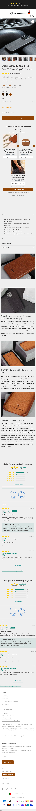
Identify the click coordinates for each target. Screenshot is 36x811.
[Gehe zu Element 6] (30, 59)
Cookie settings (6, 783)
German (23, 793)
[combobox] (29, 11)
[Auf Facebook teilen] (6, 112)
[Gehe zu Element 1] (4, 59)
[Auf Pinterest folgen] (11, 789)
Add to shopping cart (18, 118)
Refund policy (5, 704)
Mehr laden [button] (18, 566)
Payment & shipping (7, 717)
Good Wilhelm (5, 696)
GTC (3, 768)
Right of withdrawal (7, 771)
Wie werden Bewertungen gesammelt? (12, 571)
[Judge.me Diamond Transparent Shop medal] (21, 494)
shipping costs (12, 87)
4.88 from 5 (22, 467)
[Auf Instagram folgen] (7, 789)
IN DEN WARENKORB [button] (18, 190)
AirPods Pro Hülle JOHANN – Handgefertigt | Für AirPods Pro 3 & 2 (26, 150)
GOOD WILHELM (15, 444)
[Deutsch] (29, 13)
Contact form (5, 713)
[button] (5, 73)
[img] (5, 508)
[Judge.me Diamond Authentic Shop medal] (13, 494)
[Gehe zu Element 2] (9, 59)
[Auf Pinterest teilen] (11, 112)
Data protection (6, 778)
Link (1, 810)
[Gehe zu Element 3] (14, 59)
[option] (29, 13)
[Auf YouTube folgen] (15, 789)
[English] (29, 11)
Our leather (5, 698)
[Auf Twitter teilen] (9, 112)
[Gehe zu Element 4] (20, 59)
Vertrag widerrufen (8, 774)
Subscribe (7, 762)
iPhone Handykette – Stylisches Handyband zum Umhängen (10, 150)
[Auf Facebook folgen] (2, 789)
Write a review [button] (18, 485)
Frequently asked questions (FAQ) (11, 721)
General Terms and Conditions (10, 701)
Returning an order (7, 719)
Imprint (3, 781)
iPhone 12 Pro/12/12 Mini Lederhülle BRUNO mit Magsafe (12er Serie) (18, 177)
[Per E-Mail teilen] (13, 112)
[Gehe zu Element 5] (25, 59)
